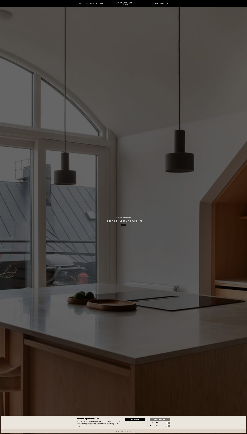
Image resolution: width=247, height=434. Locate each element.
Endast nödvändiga (159, 419)
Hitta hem (85, 3)
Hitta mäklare (93, 3)
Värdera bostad (159, 3)
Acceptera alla (135, 419)
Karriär (101, 3)
